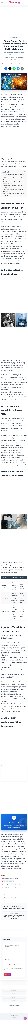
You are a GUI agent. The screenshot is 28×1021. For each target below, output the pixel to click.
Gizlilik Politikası (14, 997)
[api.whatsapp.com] (14, 68)
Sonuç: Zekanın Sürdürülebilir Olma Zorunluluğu (13, 194)
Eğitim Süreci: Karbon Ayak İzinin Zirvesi (12, 179)
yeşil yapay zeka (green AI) (9, 897)
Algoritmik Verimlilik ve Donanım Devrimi (13, 190)
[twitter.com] (9, 68)
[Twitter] (14, 1017)
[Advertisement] (14, 22)
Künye (14, 993)
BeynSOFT (16, 1015)
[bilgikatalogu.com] (14, 2)
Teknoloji (14, 37)
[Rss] (12, 1017)
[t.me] (18, 68)
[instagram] (15, 1017)
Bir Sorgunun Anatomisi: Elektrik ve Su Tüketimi (13, 175)
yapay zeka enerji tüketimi (9, 894)
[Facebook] (13, 1017)
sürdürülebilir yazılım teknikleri (10, 887)
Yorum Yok (23, 63)
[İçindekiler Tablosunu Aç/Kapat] (24, 172)
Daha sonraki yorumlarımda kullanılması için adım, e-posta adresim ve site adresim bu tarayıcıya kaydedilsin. (15, 970)
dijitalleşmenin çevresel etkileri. (10, 878)
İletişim (14, 1000)
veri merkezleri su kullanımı (9, 891)
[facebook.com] (5, 68)
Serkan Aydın (15, 63)
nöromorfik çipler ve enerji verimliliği (12, 884)
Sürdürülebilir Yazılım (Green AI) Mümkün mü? (12, 186)
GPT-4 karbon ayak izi (8, 881)
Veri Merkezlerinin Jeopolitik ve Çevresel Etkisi (12, 183)
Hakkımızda (14, 990)
